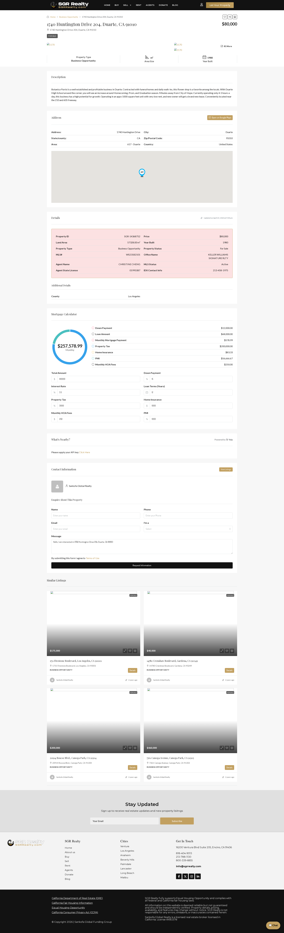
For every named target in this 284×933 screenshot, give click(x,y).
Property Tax (58, 399)
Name (54, 509)
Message (56, 536)
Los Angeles (127, 850)
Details (133, 670)
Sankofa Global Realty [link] (64, 680)
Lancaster (125, 868)
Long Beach (127, 873)
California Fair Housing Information (72, 903)
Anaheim (125, 855)
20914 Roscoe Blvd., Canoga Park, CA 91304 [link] (73, 758)
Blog (175, 5)
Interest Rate (58, 386)
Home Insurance (153, 399)
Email (54, 522)
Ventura (124, 846)
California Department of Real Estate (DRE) (77, 898)
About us (70, 852)
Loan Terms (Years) (154, 386)
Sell (125, 5)
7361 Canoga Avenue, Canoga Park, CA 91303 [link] (170, 758)
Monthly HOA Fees (61, 412)
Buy (117, 5)
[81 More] (205, 50)
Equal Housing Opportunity (68, 907)
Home (107, 5)
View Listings (226, 469)
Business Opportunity (68, 17)
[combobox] (188, 529)
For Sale (52, 36)
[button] (225, 17)
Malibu (124, 877)
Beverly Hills (127, 859)
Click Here (84, 452)
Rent (138, 5)
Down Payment (152, 372)
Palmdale (125, 864)
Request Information (142, 565)
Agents (150, 5)
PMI (146, 412)
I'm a (146, 522)
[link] (93, 623)
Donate (163, 5)
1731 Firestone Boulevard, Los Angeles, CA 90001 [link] (76, 660)
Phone (147, 509)
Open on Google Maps (221, 117)
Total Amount (58, 372)
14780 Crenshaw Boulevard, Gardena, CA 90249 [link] (172, 660)
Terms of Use (92, 558)
